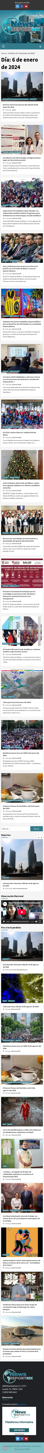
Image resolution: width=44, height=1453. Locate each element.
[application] (22, 912)
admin (14, 110)
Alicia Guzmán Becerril (20, 888)
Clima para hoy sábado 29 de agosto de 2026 (21, 1006)
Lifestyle (6, 1255)
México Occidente (16, 152)
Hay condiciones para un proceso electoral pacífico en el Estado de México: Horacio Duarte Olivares (20, 268)
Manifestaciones (8, 747)
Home (3, 53)
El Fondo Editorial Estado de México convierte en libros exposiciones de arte (21, 650)
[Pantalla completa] (40, 921)
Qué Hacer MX (15, 1343)
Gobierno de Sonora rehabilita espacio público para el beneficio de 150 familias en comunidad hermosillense (22, 323)
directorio (22, 1404)
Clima (5, 697)
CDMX (4, 1166)
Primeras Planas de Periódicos (12, 800)
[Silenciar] (36, 921)
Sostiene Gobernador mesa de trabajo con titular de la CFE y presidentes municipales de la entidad (21, 1218)
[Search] (40, 46)
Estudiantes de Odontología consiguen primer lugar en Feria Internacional (22, 159)
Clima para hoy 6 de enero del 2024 (17, 702)
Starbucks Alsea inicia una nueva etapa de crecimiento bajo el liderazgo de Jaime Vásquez (20, 1307)
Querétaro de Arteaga (28, 1210)
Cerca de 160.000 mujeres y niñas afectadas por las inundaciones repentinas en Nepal (22, 1131)
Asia (4, 1124)
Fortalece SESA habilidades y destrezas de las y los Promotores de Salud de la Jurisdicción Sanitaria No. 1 (21, 379)
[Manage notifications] (5, 1448)
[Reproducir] (4, 921)
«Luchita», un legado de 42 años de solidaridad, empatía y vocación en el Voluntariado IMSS (18, 1174)
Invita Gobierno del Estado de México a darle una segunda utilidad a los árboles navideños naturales (21, 485)
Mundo (10, 1124)
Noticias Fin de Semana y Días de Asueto (15, 99)
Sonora (22, 316)
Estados (5, 152)
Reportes (33, 99)
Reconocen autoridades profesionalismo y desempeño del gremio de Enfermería (20, 539)
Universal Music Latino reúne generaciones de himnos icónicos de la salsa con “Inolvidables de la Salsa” (21, 1262)
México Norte (14, 316)
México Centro (14, 205)
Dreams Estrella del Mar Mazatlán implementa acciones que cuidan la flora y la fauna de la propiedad (22, 1351)
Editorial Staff (16, 163)
